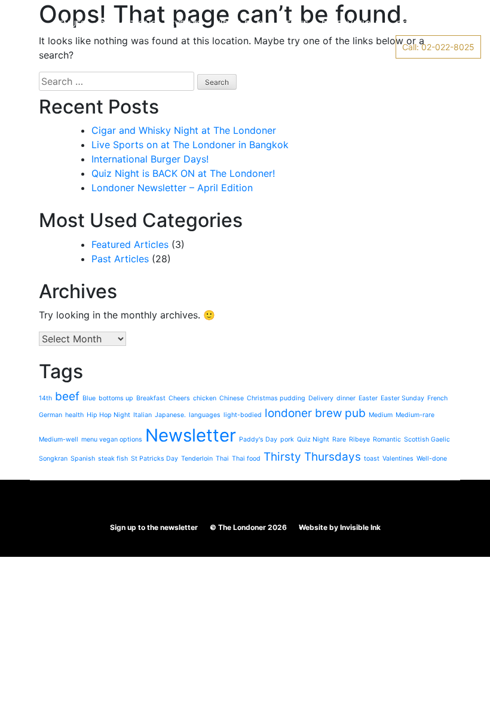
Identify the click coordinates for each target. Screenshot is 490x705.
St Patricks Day (154, 458)
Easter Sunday (402, 398)
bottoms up (116, 398)
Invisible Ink (360, 527)
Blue (89, 398)
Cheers (179, 398)
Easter (368, 398)
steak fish (113, 458)
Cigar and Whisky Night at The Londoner (183, 130)
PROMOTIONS (128, 24)
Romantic (387, 439)
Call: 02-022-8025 (438, 47)
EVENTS (186, 24)
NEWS (28, 47)
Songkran (53, 458)
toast (371, 458)
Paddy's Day (258, 439)
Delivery (320, 398)
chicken (204, 398)
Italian (142, 415)
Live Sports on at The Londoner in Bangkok (190, 145)
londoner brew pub (315, 413)
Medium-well (58, 439)
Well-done (431, 458)
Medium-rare (415, 415)
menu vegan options (111, 439)
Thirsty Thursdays (312, 457)
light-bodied (242, 415)
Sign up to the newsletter (154, 527)
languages (204, 415)
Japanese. (170, 415)
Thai (222, 458)
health (74, 415)
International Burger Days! (150, 159)
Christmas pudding (276, 398)
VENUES (69, 24)
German (50, 415)
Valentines (398, 458)
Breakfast (151, 398)
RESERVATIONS (352, 24)
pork (287, 439)
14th (45, 398)
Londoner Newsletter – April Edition (172, 188)
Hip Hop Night (108, 415)
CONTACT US (423, 24)
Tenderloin (197, 458)
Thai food (246, 458)
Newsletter (190, 435)
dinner (346, 398)
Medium (381, 415)
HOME (28, 24)
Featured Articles (130, 244)
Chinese (231, 398)
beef (67, 396)
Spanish (83, 458)
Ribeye (359, 439)
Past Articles (120, 259)
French (437, 398)
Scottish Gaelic (427, 439)
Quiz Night (313, 439)
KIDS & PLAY (240, 24)
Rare (339, 439)
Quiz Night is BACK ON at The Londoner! (183, 173)
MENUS (293, 24)
